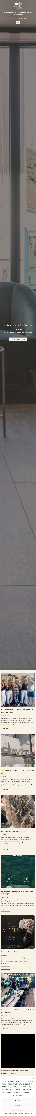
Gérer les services (17, 1095)
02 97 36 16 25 (16, 19)
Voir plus (5, 728)
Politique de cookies (9, 1113)
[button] (33, 1078)
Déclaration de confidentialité (23, 1113)
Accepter (18, 1100)
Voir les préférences (18, 1110)
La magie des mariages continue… (14, 831)
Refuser (18, 1105)
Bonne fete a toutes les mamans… (14, 952)
